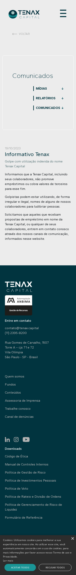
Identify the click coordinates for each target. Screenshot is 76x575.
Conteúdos (13, 392)
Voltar (24, 34)
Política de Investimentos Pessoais (30, 480)
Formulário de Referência (23, 517)
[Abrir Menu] (63, 12)
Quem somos (14, 376)
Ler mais (8, 560)
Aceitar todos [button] (20, 567)
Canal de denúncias (19, 417)
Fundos (10, 384)
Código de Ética (16, 456)
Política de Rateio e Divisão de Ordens (33, 496)
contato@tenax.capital (22, 328)
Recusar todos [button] (55, 567)
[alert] (38, 555)
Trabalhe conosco (18, 409)
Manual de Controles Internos (26, 464)
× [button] (72, 538)
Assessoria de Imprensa (22, 400)
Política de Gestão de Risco (25, 472)
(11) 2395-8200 (16, 333)
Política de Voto (16, 488)
